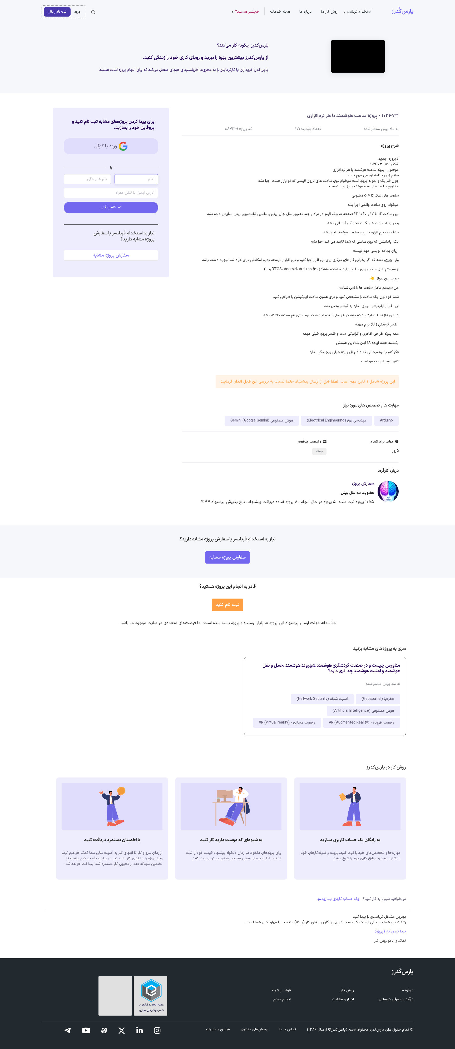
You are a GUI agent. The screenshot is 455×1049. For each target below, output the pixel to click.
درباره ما (305, 11)
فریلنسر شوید (281, 990)
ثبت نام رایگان (57, 11)
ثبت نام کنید (227, 604)
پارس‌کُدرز (402, 11)
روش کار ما (329, 11)
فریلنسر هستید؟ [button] (247, 11)
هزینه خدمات (280, 11)
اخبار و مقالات (343, 999)
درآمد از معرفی (396, 999)
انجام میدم (282, 999)
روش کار (347, 990)
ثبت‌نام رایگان (111, 207)
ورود (77, 11)
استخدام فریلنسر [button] (359, 11)
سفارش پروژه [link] (363, 484)
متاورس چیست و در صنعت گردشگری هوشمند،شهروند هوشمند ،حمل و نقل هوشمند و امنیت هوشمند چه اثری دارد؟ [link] (331, 668)
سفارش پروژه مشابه (111, 255)
